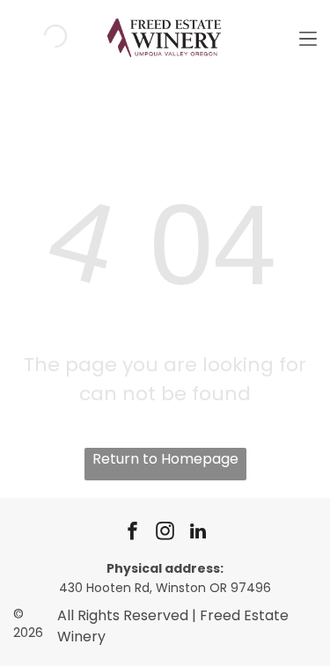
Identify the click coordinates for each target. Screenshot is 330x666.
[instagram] (165, 533)
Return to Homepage (165, 459)
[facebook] (133, 533)
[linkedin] (198, 533)
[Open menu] (308, 36)
